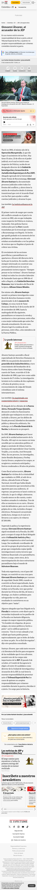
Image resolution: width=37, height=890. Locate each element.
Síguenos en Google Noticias (19, 728)
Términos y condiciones (18, 848)
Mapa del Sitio (19, 831)
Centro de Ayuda (18, 853)
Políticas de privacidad (18, 851)
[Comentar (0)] (22, 68)
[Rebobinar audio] (27, 125)
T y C (18, 811)
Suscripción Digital (18, 837)
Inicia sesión (6, 800)
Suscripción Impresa (18, 834)
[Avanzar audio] (30, 125)
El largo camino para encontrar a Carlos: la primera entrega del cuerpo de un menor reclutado (24, 346)
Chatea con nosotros (20, 840)
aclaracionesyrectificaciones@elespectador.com (18, 869)
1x (33, 124)
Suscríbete (15, 2)
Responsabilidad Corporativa (18, 846)
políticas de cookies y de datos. (11, 888)
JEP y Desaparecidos (20, 343)
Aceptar (31, 886)
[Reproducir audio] (4, 122)
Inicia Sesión (26, 2)
